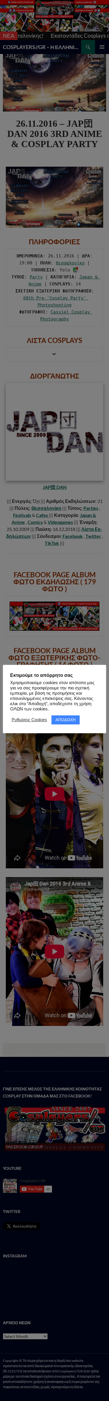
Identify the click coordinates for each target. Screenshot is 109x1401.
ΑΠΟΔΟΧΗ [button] (66, 719)
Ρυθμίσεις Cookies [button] (29, 719)
